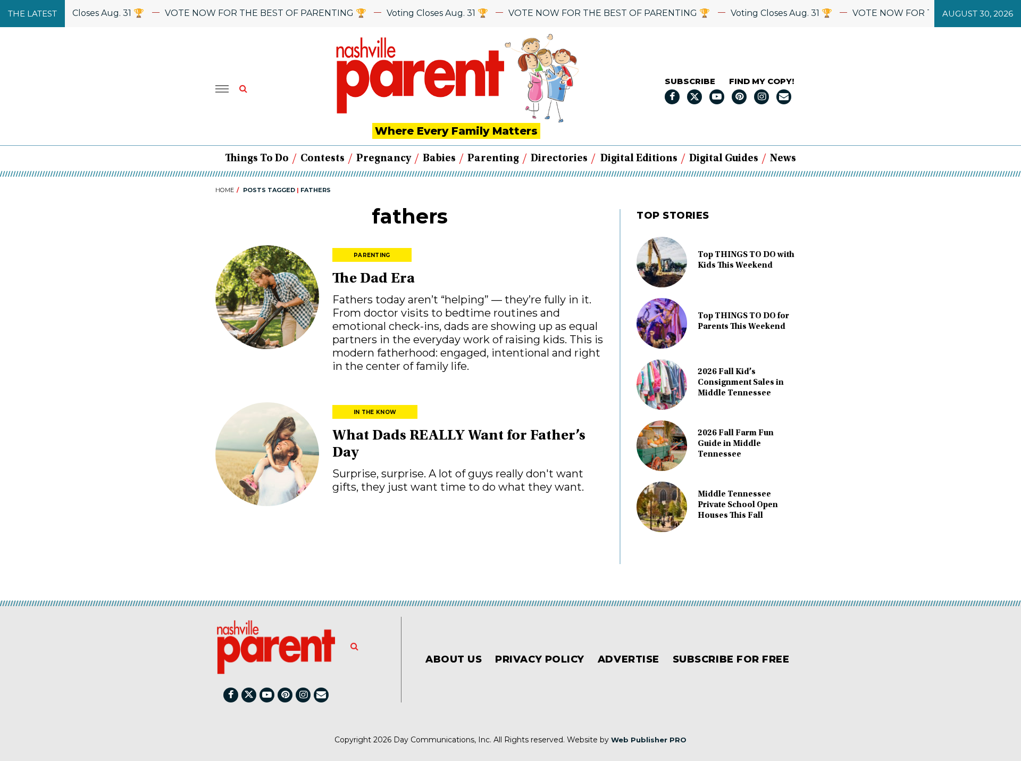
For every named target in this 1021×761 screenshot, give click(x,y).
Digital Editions (638, 158)
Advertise (628, 659)
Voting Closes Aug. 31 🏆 (81, 13)
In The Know (375, 412)
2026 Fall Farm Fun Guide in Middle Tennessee (736, 444)
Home (224, 190)
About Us (453, 659)
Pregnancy (383, 158)
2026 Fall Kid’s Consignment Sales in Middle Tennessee (741, 383)
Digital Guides (723, 158)
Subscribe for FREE (731, 659)
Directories (559, 158)
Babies (439, 158)
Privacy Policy (539, 659)
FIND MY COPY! (761, 81)
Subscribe (690, 81)
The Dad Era (373, 279)
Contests (322, 158)
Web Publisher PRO (649, 739)
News (783, 158)
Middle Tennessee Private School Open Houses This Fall (738, 505)
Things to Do (257, 158)
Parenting (493, 158)
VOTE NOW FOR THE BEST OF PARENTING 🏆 (253, 13)
